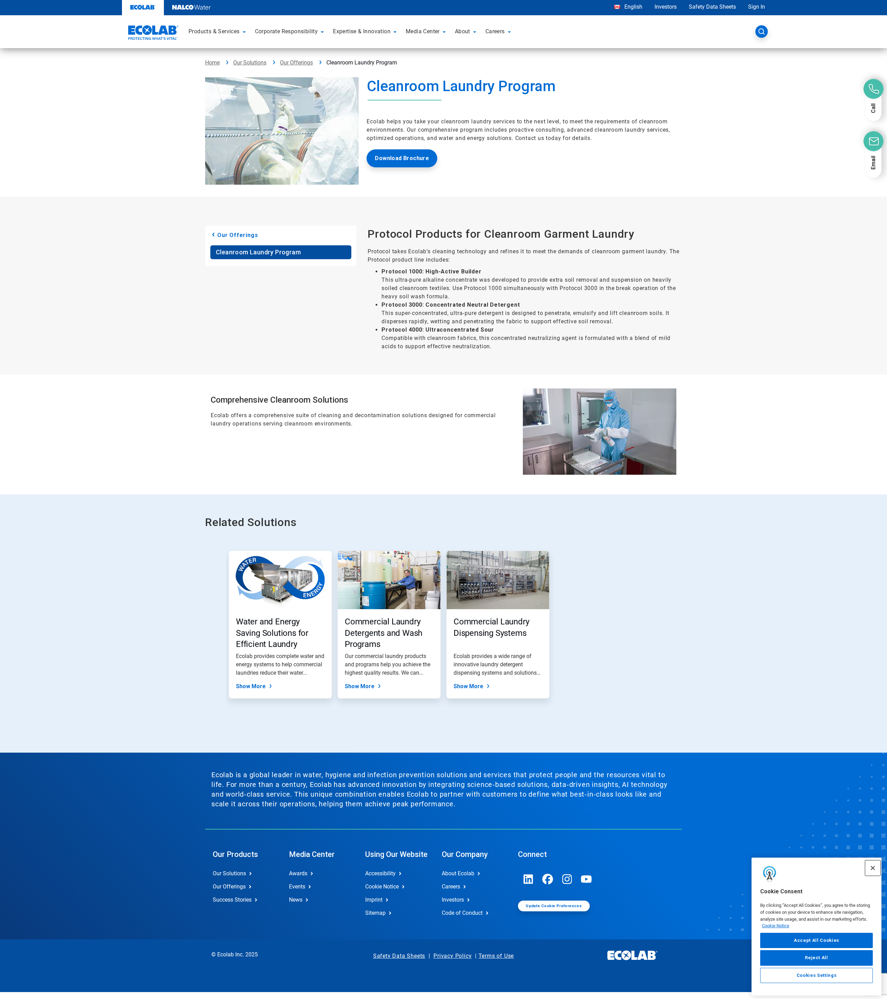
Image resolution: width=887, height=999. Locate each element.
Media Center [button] (423, 31)
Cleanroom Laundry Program (258, 252)
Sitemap (375, 913)
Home (212, 62)
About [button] (462, 31)
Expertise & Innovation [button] (361, 31)
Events (297, 886)
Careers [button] (495, 31)
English (632, 6)
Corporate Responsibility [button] (286, 31)
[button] (245, 31)
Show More (251, 686)
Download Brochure (402, 158)
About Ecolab (458, 873)
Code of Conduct (462, 913)
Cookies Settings (817, 975)
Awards (298, 873)
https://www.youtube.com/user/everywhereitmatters (587, 879)
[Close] (872, 868)
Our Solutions (249, 62)
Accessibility (380, 873)
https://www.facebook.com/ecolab (548, 879)
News (295, 899)
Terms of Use (496, 956)
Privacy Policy (452, 956)
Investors (666, 6)
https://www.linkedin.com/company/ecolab (528, 879)
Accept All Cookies (816, 940)
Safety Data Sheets (712, 6)
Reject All (816, 957)
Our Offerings (296, 62)
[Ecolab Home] (152, 33)
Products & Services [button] (214, 31)
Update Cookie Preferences (554, 906)
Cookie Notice (775, 925)
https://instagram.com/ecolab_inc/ (567, 879)
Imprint (374, 899)
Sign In (756, 6)
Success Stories (232, 899)
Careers (451, 886)
